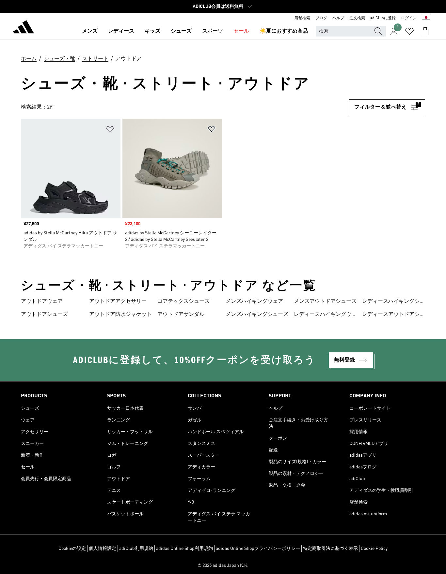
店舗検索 (302, 18)
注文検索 (357, 18)
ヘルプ (338, 18)
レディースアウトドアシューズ (393, 315)
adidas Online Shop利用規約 (184, 548)
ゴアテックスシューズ (183, 301)
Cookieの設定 (72, 548)
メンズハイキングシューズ (257, 314)
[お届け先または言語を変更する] (426, 18)
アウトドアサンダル (180, 314)
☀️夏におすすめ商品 (284, 31)
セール (241, 31)
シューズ (181, 31)
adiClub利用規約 (136, 548)
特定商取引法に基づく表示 (330, 548)
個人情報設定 (102, 548)
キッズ (152, 31)
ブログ (321, 18)
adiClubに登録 (383, 18)
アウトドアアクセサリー (118, 301)
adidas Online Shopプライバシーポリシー (258, 548)
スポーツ (212, 31)
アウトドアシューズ (44, 314)
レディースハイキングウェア (325, 315)
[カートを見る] (425, 31)
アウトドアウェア (42, 301)
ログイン (409, 18)
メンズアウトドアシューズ (325, 301)
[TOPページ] (23, 28)
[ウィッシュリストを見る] (409, 31)
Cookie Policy (374, 548)
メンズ (90, 31)
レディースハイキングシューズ (393, 302)
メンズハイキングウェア (254, 301)
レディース (121, 31)
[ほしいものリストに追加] (110, 130)
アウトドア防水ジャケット (120, 314)
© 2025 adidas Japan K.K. (223, 565)
